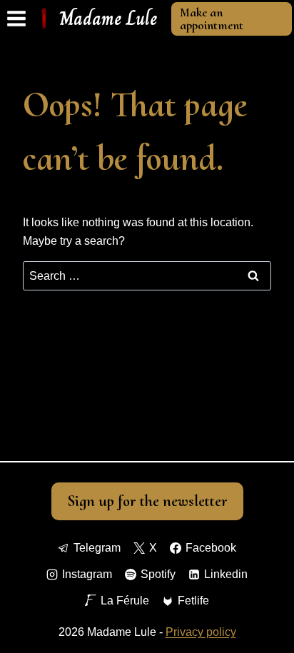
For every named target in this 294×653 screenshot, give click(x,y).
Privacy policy (201, 632)
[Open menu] (17, 19)
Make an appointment (211, 18)
